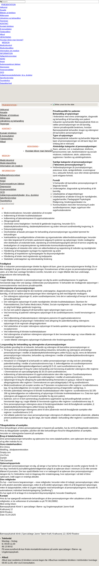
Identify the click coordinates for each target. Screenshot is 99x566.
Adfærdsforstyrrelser (8, 56)
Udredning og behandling (10, 18)
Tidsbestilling (5, 32)
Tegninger (4, 21)
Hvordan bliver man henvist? (11, 40)
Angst (2, 61)
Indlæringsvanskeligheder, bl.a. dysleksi (16, 75)
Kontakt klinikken (7, 26)
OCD (2, 72)
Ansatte (3, 10)
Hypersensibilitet (6, 70)
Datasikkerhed (6, 83)
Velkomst (3, 7)
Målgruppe (4, 15)
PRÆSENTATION (8, 4)
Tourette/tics (5, 80)
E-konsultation (6, 29)
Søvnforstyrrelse (6, 78)
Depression (4, 67)
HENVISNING (5, 37)
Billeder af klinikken (8, 13)
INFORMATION (6, 53)
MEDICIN (6, 42)
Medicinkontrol (6, 45)
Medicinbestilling (6, 48)
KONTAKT (4, 23)
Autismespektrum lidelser (10, 64)
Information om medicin (9, 51)
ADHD (2, 59)
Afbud (2, 34)
